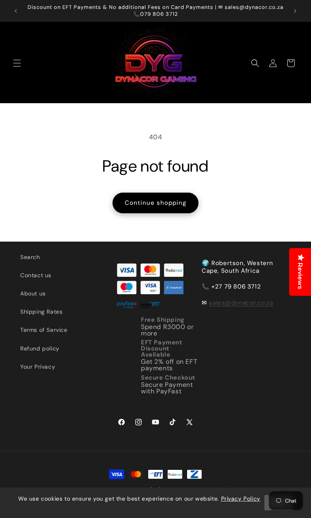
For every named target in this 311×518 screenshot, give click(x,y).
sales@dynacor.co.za (241, 303)
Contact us (35, 275)
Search (30, 257)
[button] (17, 63)
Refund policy (40, 348)
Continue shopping (155, 203)
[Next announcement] (295, 11)
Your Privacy (37, 366)
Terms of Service (44, 329)
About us (33, 293)
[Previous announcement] (16, 11)
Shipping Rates (41, 311)
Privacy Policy (240, 498)
